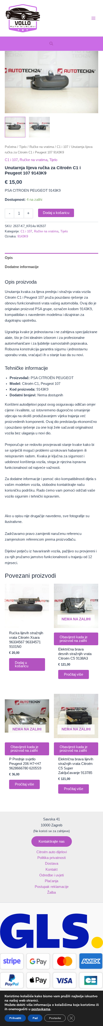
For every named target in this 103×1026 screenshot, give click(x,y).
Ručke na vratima (41, 147)
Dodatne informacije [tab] (22, 267)
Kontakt (51, 869)
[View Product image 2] (39, 127)
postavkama (40, 1009)
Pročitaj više (73, 674)
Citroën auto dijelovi (51, 852)
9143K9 (22, 236)
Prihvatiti (15, 1018)
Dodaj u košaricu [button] (21, 664)
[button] (51, 44)
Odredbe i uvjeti (51, 875)
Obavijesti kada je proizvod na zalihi (73, 639)
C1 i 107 (62, 147)
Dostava (51, 863)
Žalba (51, 892)
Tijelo (23, 147)
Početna (10, 147)
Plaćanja (51, 881)
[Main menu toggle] (93, 18)
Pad (35, 1018)
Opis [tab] (9, 258)
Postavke (55, 1018)
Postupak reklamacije (52, 887)
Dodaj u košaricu (56, 213)
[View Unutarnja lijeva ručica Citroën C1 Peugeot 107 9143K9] (15, 127)
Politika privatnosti (51, 858)
